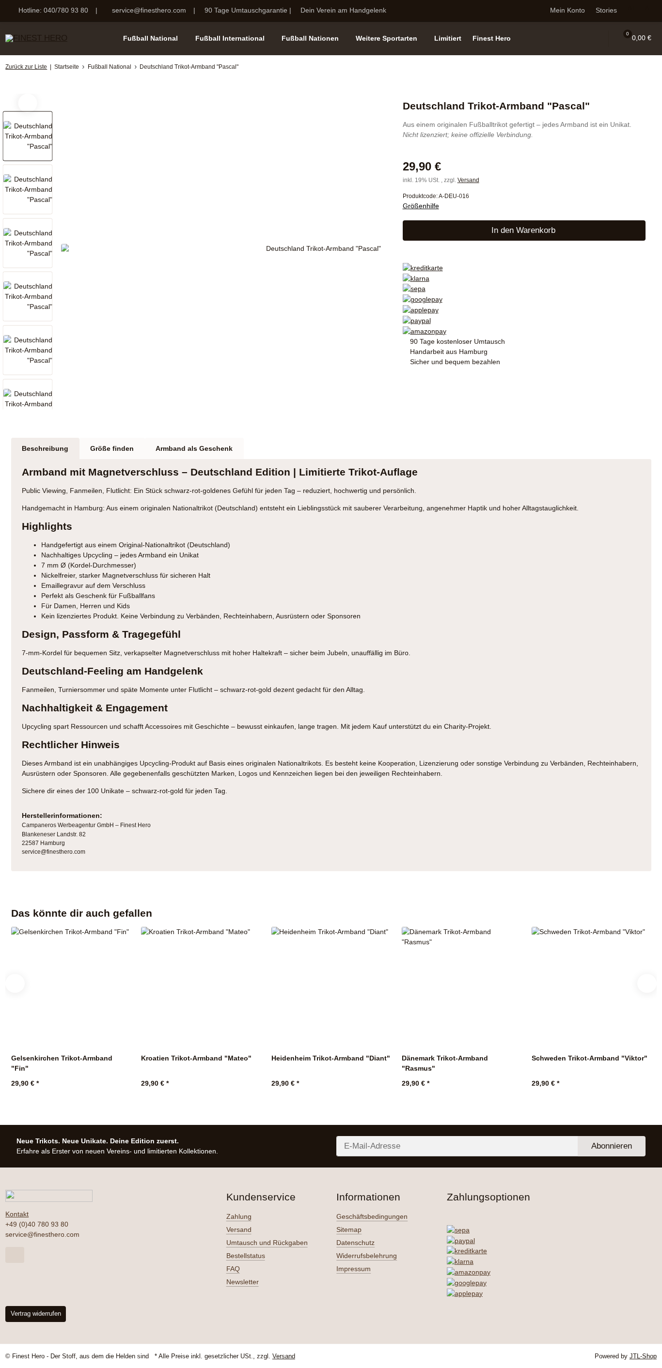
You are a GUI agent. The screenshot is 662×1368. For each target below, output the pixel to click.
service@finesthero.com (148, 10)
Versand (468, 180)
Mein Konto (567, 10)
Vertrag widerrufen (36, 1313)
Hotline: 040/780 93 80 (52, 10)
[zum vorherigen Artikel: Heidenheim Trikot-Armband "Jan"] (627, 67)
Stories (606, 10)
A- (648, 8)
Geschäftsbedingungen (372, 1216)
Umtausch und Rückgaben (267, 1242)
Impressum (353, 1269)
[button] (575, 38)
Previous (27, 103)
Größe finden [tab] (112, 448)
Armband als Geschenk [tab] (194, 448)
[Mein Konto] (595, 38)
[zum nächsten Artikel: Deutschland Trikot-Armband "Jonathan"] (647, 67)
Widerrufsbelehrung (366, 1256)
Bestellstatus (245, 1256)
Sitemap (349, 1229)
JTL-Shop (643, 1356)
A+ (632, 8)
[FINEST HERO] (36, 38)
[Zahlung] (524, 299)
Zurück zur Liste (26, 66)
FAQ (233, 1269)
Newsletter (242, 1282)
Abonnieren (611, 1146)
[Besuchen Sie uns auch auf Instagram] (14, 1255)
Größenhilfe (421, 206)
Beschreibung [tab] (45, 448)
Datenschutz (355, 1242)
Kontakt (17, 1214)
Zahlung (239, 1216)
